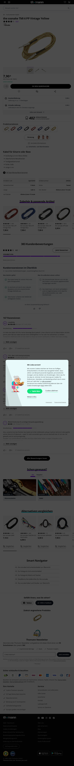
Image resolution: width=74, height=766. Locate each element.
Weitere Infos (31, 397)
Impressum (49, 402)
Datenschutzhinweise (60, 402)
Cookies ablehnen (51, 391)
